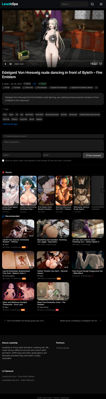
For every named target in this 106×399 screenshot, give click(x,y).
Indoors (14, 119)
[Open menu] (101, 4)
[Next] (103, 191)
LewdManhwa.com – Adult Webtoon (18, 380)
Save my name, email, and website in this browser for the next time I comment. (38, 160)
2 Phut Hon (29, 87)
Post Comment (94, 155)
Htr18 (7, 87)
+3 (96, 87)
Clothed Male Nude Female (90, 114)
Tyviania (17, 87)
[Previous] (3, 191)
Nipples (39, 119)
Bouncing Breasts (52, 114)
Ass (21, 114)
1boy (5, 114)
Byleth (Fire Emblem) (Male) (82, 87)
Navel (32, 119)
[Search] (92, 4)
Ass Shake (29, 114)
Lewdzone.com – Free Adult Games (18, 376)
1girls (11, 114)
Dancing (6, 119)
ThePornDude (62, 348)
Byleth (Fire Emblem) (59, 87)
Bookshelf (39, 114)
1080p (94, 64)
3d (17, 114)
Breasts (64, 114)
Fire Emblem (42, 87)
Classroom (73, 114)
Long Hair (23, 119)
